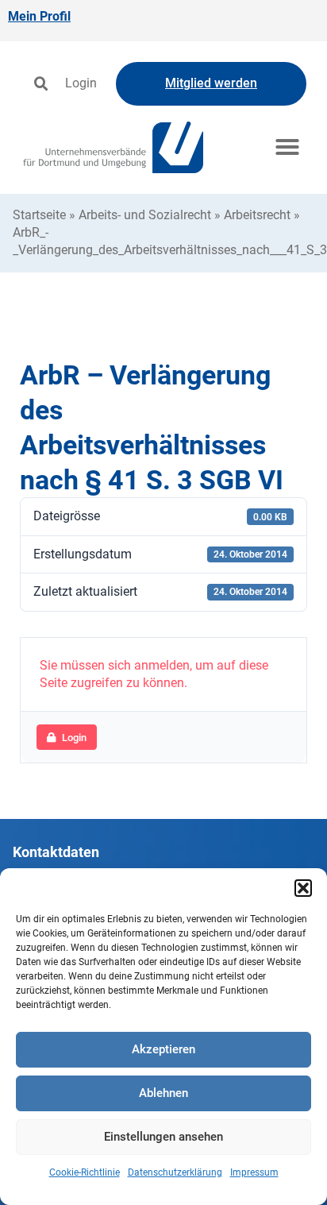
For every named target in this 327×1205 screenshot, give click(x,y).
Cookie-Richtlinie (84, 1172)
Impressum (254, 1172)
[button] (303, 888)
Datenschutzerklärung (175, 1172)
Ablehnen (163, 1093)
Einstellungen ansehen (163, 1137)
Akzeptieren (163, 1049)
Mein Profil (39, 16)
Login (81, 83)
